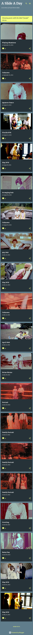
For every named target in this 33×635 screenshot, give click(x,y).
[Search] (26, 3)
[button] (30, 48)
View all (4, 20)
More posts (16, 626)
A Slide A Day (11, 3)
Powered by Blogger (17, 632)
